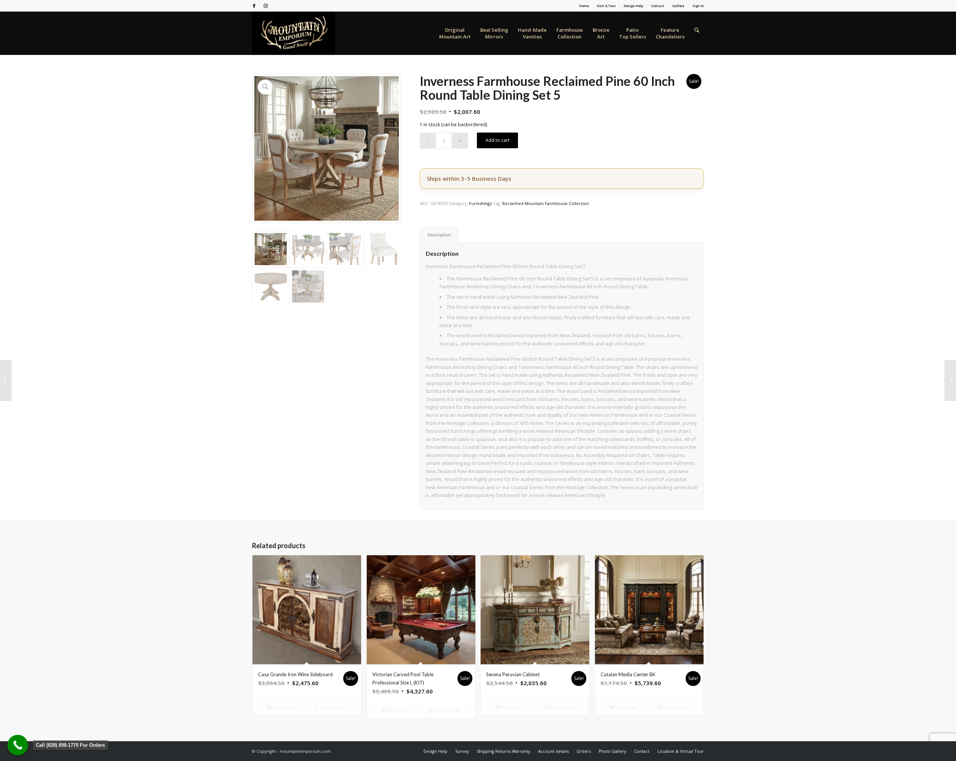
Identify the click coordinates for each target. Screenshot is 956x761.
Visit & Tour (606, 6)
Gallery (678, 6)
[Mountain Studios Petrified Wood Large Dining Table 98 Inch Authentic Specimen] (950, 380)
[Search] (696, 33)
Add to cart (497, 140)
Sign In (698, 6)
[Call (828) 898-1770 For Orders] (17, 745)
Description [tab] (439, 234)
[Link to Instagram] (265, 5)
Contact (657, 6)
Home (584, 6)
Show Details (332, 707)
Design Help (633, 6)
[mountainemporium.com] (293, 33)
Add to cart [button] (283, 707)
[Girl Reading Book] (6, 380)
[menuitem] (584, 6)
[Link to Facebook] (254, 5)
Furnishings (480, 203)
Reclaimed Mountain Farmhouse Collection (545, 203)
